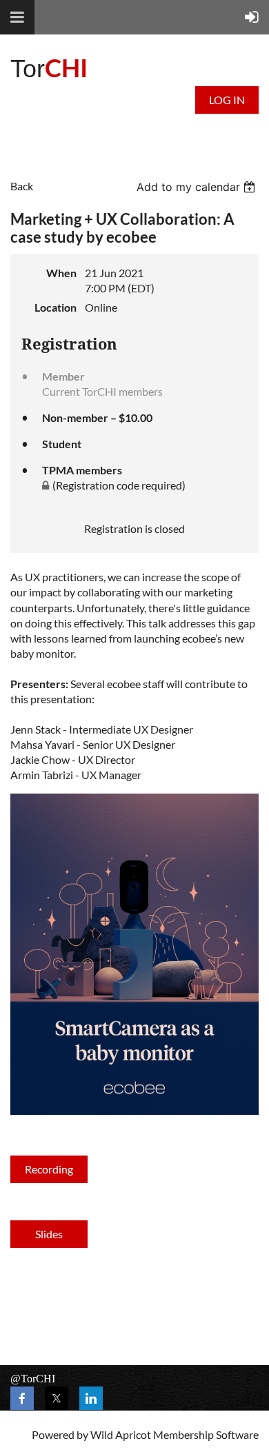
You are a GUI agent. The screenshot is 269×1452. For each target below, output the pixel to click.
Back (21, 185)
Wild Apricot (120, 1434)
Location (55, 307)
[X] (56, 1398)
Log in (227, 99)
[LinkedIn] (91, 1398)
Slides (49, 1233)
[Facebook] (22, 1398)
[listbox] (198, 187)
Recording (49, 1169)
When (61, 272)
